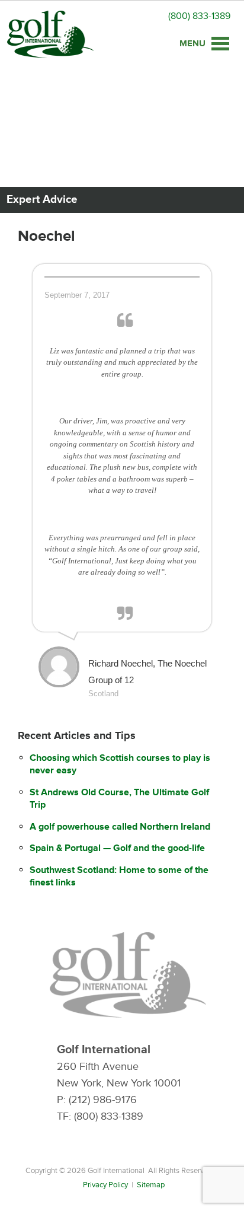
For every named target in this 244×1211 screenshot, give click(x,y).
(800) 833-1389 (199, 16)
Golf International (50, 34)
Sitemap (151, 1185)
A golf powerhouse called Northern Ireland (120, 827)
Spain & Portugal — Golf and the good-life (117, 848)
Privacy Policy (105, 1185)
